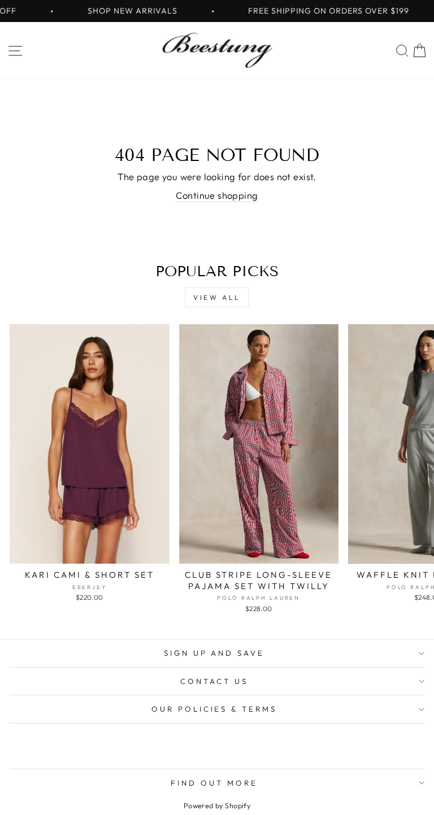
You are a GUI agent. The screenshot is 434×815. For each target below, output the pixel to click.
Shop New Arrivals (121, 11)
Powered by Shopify (217, 805)
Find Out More (214, 782)
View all (217, 297)
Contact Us (214, 681)
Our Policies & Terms (214, 708)
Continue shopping (217, 195)
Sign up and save (214, 652)
